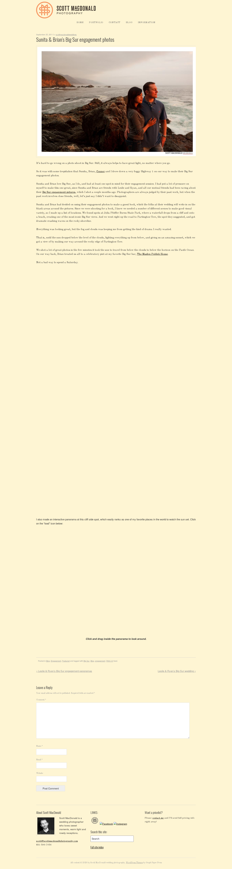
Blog (129, 22)
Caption (183, 271)
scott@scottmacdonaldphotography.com (57, 841)
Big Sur (87, 660)
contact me (158, 818)
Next (194, 271)
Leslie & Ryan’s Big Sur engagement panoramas (64, 671)
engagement (100, 660)
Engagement (56, 660)
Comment (41, 700)
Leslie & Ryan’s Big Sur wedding (177, 671)
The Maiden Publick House (152, 254)
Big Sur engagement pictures (58, 192)
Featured (66, 660)
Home (80, 22)
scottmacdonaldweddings (66, 34)
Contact (115, 22)
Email (39, 760)
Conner (100, 171)
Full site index (97, 847)
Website (39, 773)
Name (39, 746)
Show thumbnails (175, 271)
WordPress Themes (134, 863)
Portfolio (96, 22)
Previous (190, 271)
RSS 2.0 (109, 660)
